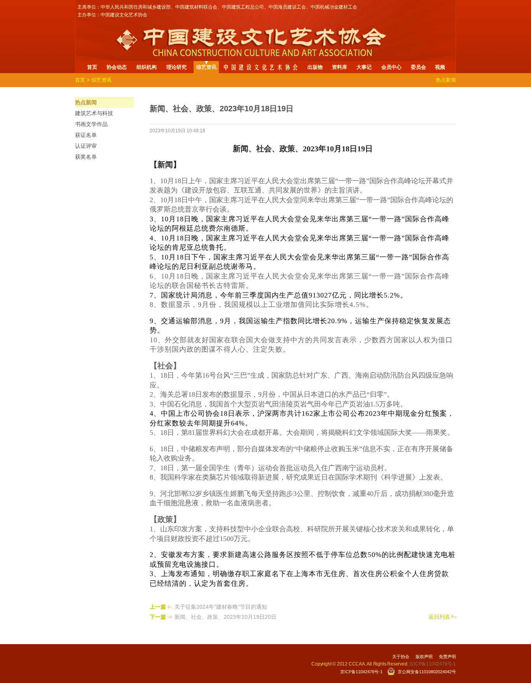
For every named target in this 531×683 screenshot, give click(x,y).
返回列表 (439, 617)
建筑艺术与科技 (94, 113)
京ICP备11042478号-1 (361, 671)
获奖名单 (86, 157)
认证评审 (86, 146)
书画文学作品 (91, 124)
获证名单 (86, 135)
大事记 (364, 67)
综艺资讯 (206, 67)
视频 (440, 67)
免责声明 (447, 656)
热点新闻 (86, 102)
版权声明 (424, 656)
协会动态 (117, 67)
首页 (92, 67)
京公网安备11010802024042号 (427, 671)
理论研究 (176, 67)
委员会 (418, 67)
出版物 (315, 67)
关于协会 (400, 656)
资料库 (339, 67)
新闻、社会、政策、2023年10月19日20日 (225, 617)
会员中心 (391, 67)
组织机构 (146, 67)
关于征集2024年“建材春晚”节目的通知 (221, 607)
